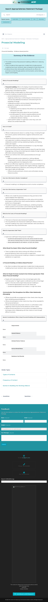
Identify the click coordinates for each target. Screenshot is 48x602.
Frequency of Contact (10, 380)
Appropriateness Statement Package (15, 38)
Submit (4, 444)
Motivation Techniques (32, 38)
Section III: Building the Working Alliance (16, 385)
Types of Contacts (9, 374)
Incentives (6, 396)
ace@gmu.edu (26, 457)
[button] (24, 82)
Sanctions (27, 396)
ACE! (3, 38)
